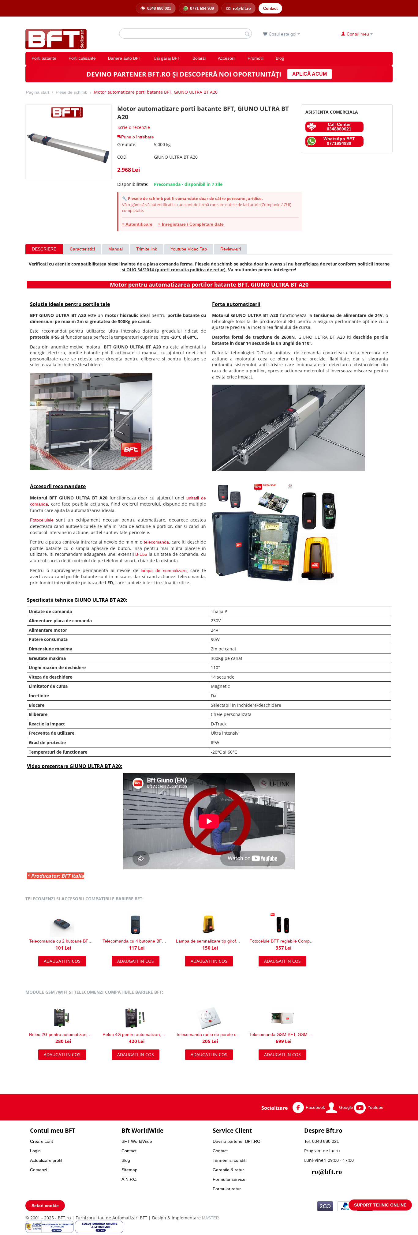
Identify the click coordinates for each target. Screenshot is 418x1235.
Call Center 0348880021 (339, 126)
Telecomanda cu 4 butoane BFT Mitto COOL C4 (136, 941)
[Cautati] (247, 34)
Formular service (229, 1179)
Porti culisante (82, 58)
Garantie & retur (228, 1169)
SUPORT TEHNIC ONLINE (380, 1205)
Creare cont (41, 1141)
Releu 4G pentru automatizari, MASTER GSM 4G (136, 1034)
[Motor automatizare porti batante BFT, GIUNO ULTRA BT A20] (68, 142)
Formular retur (227, 1188)
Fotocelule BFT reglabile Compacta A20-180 (282, 941)
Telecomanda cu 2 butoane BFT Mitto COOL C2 (62, 941)
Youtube (375, 1107)
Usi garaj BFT (167, 58)
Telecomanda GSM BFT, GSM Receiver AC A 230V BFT (282, 1034)
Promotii (255, 58)
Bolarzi (199, 58)
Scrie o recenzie (134, 127)
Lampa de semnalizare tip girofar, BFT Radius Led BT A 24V (209, 941)
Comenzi (38, 1169)
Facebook (315, 1107)
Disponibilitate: (132, 184)
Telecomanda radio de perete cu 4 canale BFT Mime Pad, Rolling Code (209, 1034)
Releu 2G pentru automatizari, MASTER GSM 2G (62, 1034)
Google (346, 1107)
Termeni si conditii (230, 1160)
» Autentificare (137, 224)
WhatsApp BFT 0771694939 (339, 141)
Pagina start (37, 92)
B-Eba (141, 554)
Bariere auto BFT (124, 58)
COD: (122, 157)
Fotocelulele (42, 520)
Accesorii (226, 58)
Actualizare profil (46, 1160)
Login (35, 1150)
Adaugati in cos (62, 961)
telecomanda (156, 542)
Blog (280, 58)
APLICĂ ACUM (309, 74)
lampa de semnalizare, (164, 570)
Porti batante (44, 58)
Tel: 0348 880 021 (321, 1141)
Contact (128, 1150)
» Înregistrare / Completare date (191, 224)
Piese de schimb (72, 92)
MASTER (210, 1218)
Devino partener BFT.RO (236, 1141)
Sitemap (129, 1169)
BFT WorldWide (136, 1141)
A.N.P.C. (129, 1179)
